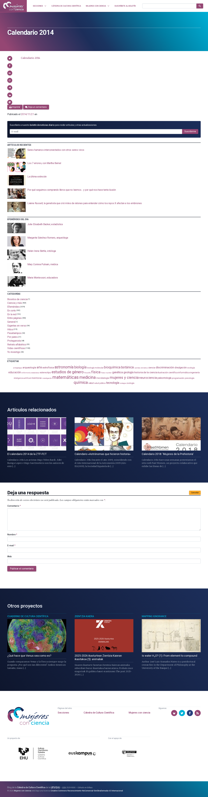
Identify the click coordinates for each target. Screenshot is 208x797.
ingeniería (195, 372)
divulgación (181, 367)
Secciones (63, 712)
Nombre (12, 534)
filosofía (87, 373)
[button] (9, 58)
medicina (87, 377)
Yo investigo (13, 352)
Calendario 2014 (30, 57)
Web (9, 556)
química (81, 382)
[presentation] (104, 153)
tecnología (112, 383)
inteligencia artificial (22, 378)
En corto (11, 310)
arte (39, 367)
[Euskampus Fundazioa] (82, 753)
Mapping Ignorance (154, 616)
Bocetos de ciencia (17, 299)
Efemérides (13, 306)
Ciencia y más (14, 302)
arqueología (29, 367)
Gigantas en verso (16, 325)
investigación (47, 378)
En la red (11, 314)
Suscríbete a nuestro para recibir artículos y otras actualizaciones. (53, 125)
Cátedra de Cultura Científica (99, 712)
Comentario (14, 506)
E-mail (11, 545)
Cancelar (195, 493)
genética (117, 372)
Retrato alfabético (16, 344)
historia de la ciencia (145, 372)
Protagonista (14, 340)
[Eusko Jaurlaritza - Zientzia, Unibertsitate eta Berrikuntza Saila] (129, 754)
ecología (191, 368)
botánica (127, 367)
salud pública (100, 383)
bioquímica (112, 367)
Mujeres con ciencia (139, 712)
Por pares (12, 336)
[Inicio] (13, 6)
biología (80, 367)
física (95, 372)
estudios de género (68, 372)
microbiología (102, 378)
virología (123, 383)
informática (184, 372)
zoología (130, 383)
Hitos (10, 329)
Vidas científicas (16, 348)
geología (128, 372)
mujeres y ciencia (124, 377)
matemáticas (65, 377)
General (11, 321)
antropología (17, 368)
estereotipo (45, 372)
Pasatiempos (14, 333)
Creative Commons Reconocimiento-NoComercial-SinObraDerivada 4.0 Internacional (87, 791)
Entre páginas (14, 318)
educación (14, 372)
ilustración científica (168, 372)
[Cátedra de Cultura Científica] (34, 754)
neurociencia (148, 378)
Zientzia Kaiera (84, 616)
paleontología (164, 378)
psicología (189, 378)
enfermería (25, 373)
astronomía (64, 367)
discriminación (165, 367)
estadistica (35, 373)
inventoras (37, 378)
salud (91, 383)
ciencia (151, 367)
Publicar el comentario (22, 568)
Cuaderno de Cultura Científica (27, 616)
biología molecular (95, 368)
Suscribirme (190, 131)
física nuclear (106, 373)
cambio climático (141, 368)
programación (178, 378)
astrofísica (48, 367)
